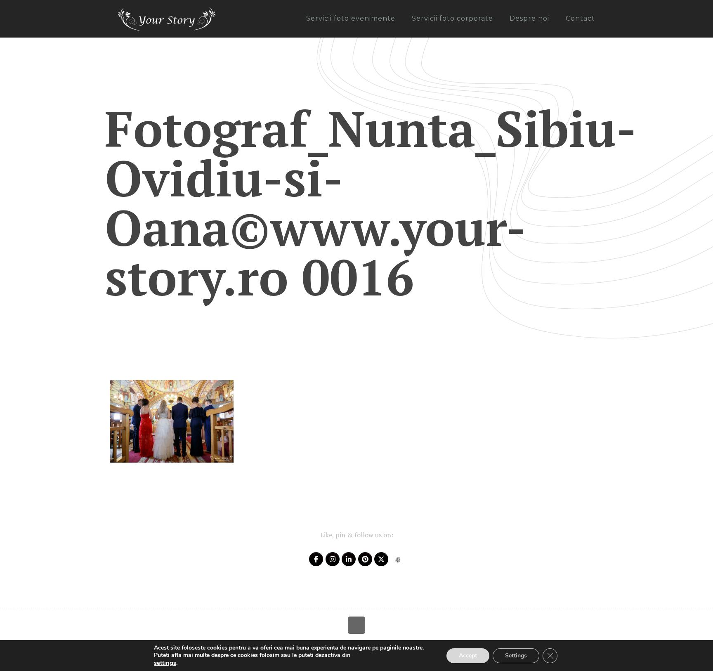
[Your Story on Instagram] (333, 559)
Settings (516, 655)
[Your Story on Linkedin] (349, 559)
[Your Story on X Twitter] (381, 559)
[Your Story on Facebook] (316, 559)
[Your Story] (166, 18)
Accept (468, 655)
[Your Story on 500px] (397, 559)
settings (165, 662)
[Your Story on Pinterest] (365, 559)
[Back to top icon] (356, 625)
